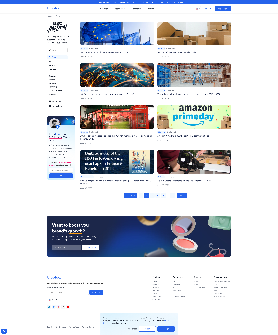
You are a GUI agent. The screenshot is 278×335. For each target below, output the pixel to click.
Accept (166, 329)
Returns (52, 80)
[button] (105, 9)
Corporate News (55, 90)
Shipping (52, 83)
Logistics (52, 94)
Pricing (150, 9)
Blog (58, 16)
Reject (147, 329)
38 (172, 195)
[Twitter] (63, 307)
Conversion (53, 72)
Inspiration (53, 69)
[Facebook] (54, 307)
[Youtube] (68, 307)
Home (49, 16)
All (50, 62)
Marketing (53, 87)
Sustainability (54, 65)
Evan (57, 134)
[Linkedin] (49, 307)
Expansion (53, 76)
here (182, 2)
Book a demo (223, 9)
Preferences (132, 329)
